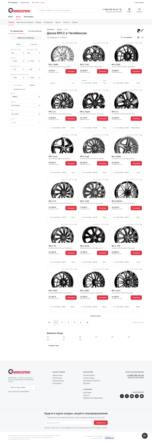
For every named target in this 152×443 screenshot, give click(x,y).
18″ (112, 337)
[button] (17, 97)
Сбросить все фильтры (26, 38)
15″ (64, 337)
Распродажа (48, 22)
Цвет (12, 110)
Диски (18, 17)
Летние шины (57, 378)
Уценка (57, 22)
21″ (64, 339)
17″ (96, 337)
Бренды (38, 22)
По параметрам (16, 31)
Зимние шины (57, 375)
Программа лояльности (91, 380)
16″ (80, 337)
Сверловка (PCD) (32, 49)
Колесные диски (58, 380)
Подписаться (101, 423)
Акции (12, 119)
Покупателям (24, 2)
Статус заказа (139, 2)
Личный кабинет (89, 375)
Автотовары (28, 17)
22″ (80, 339)
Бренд (12, 93)
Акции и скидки (39, 2)
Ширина (12, 58)
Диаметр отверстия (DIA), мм (19, 74)
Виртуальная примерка (25, 22)
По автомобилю (35, 31)
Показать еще (95, 316)
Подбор (11, 22)
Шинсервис (19, 10)
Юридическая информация (93, 398)
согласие (67, 427)
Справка (75, 22)
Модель (13, 102)
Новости (86, 395)
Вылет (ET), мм (14, 66)
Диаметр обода (15, 49)
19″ (129, 337)
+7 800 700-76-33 (135, 375)
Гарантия (66, 22)
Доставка (86, 383)
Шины (10, 17)
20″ (48, 339)
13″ (48, 337)
